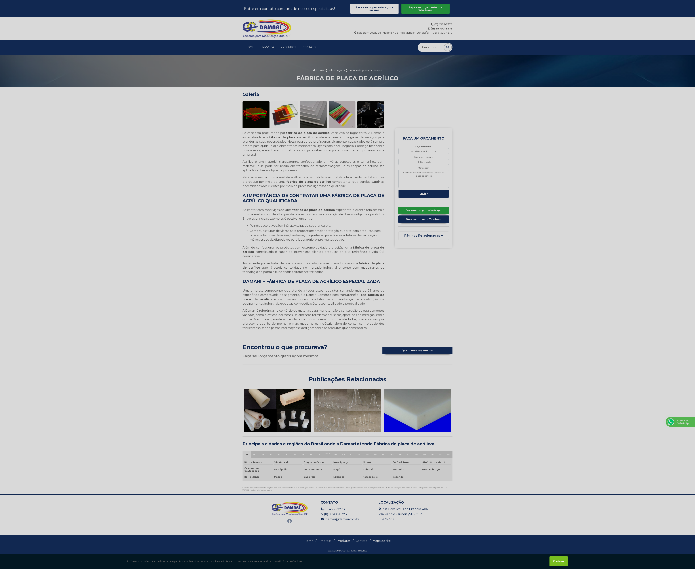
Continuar (558, 561)
